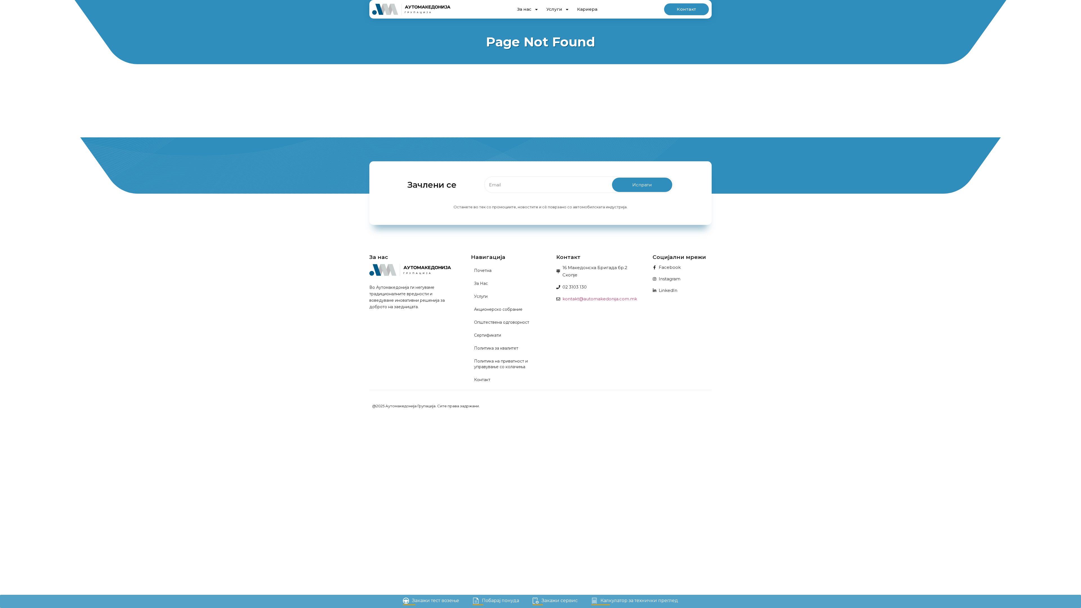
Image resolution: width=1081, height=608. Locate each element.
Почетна (483, 270)
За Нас (481, 283)
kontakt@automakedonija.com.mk (599, 298)
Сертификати (487, 335)
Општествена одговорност (501, 322)
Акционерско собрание (498, 309)
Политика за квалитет (496, 348)
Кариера (587, 9)
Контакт (482, 379)
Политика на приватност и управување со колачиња (501, 364)
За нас (524, 9)
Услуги (554, 9)
